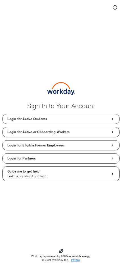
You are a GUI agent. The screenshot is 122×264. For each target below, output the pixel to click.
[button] (115, 7)
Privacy (75, 259)
